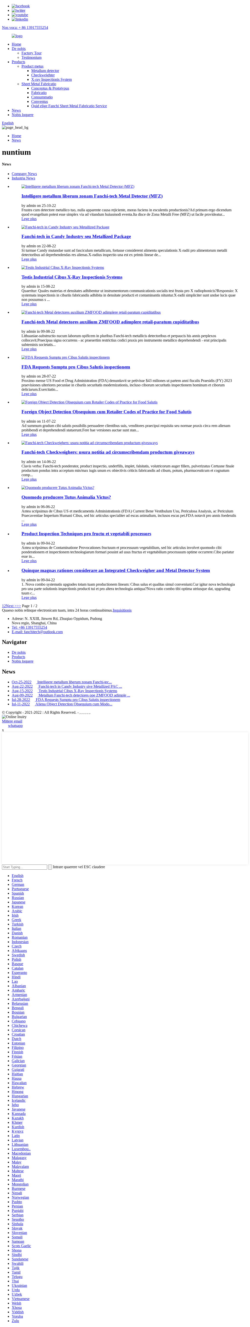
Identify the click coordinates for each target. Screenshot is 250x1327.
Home (16, 44)
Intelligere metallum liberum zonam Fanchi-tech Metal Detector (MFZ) (92, 196)
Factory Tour (31, 53)
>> (19, 606)
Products (18, 62)
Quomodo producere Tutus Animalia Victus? (66, 497)
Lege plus (29, 219)
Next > (11, 606)
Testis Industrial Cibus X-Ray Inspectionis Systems (71, 277)
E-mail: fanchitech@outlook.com (37, 632)
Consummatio (42, 97)
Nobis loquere (22, 115)
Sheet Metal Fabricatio (38, 84)
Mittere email (12, 721)
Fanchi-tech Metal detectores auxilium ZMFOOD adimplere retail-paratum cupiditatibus (110, 321)
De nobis (19, 49)
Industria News (23, 178)
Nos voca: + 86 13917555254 (25, 27)
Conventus (39, 101)
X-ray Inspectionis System (51, 79)
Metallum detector (45, 71)
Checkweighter (43, 75)
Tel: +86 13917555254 (29, 627)
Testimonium (31, 57)
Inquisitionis (122, 610)
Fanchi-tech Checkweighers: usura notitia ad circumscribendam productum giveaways (107, 452)
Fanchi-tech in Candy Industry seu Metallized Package (76, 236)
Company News (24, 174)
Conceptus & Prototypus (50, 88)
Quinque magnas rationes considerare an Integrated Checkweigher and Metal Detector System (115, 570)
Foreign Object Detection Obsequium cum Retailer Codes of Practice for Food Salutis (106, 411)
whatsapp (15, 725)
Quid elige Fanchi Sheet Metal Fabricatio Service (69, 106)
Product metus (32, 66)
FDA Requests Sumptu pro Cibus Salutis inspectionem (75, 366)
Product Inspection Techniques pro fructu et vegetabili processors (86, 533)
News (16, 110)
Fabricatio (39, 93)
